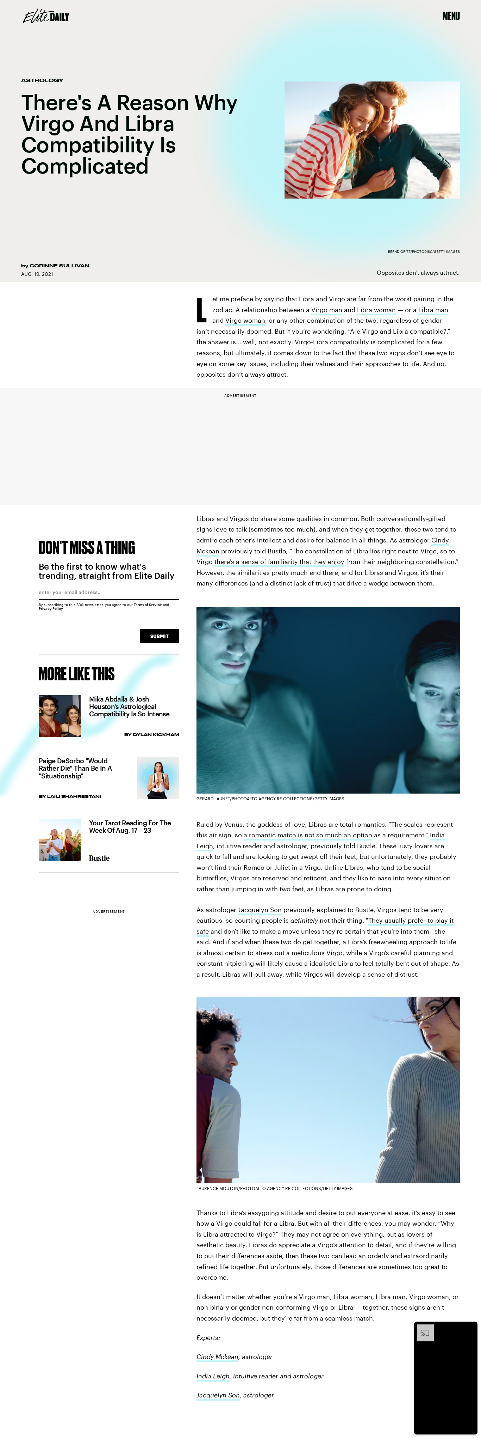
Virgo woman (245, 320)
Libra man (433, 310)
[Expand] (421, 1328)
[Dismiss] (469, 1328)
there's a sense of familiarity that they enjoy (279, 561)
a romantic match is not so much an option (308, 835)
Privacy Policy (51, 608)
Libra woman (376, 310)
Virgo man (326, 310)
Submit (159, 636)
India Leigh (213, 1376)
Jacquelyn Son (260, 910)
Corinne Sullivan (59, 265)
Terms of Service (148, 604)
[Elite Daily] (46, 15)
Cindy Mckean (217, 1356)
